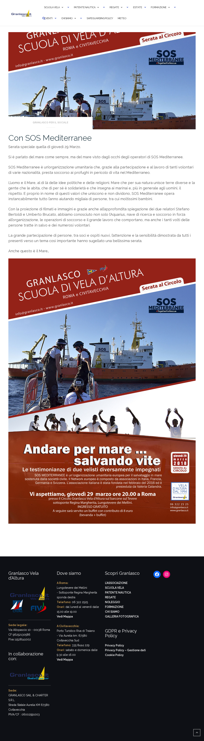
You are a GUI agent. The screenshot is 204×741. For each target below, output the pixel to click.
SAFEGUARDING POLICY (100, 18)
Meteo (122, 18)
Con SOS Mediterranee (50, 137)
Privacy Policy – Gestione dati (125, 650)
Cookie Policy (114, 655)
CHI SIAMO (112, 611)
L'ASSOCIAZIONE (116, 583)
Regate (114, 7)
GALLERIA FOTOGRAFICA (122, 616)
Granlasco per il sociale (50, 122)
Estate (137, 7)
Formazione (158, 7)
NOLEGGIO (112, 602)
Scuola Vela (52, 7)
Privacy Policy (114, 645)
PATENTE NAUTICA (118, 592)
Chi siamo (67, 18)
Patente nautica (84, 7)
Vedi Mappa (65, 616)
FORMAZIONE (114, 606)
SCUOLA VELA (114, 587)
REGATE (110, 597)
